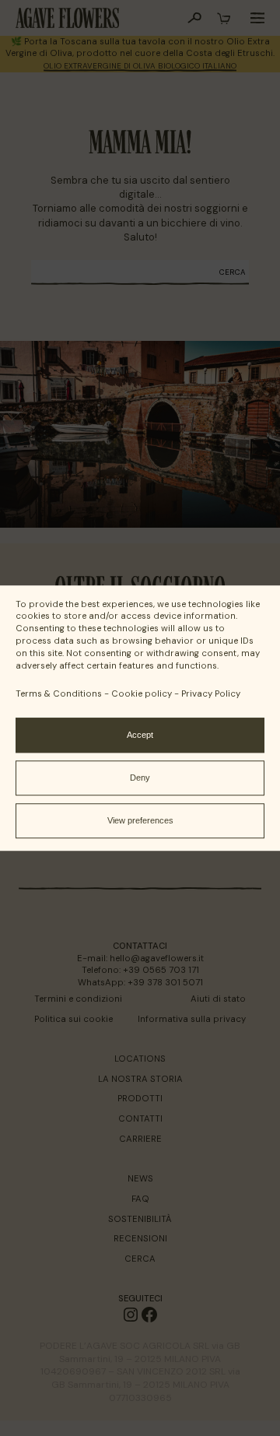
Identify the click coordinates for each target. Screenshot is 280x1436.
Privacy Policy (210, 694)
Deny (140, 777)
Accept (140, 734)
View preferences (140, 820)
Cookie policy (141, 694)
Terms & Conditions (59, 694)
